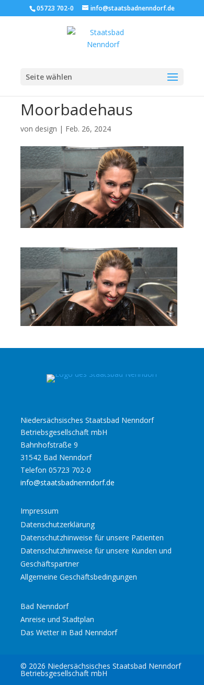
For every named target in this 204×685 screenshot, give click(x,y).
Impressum (39, 511)
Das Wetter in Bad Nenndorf (68, 632)
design (46, 129)
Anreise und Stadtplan (57, 619)
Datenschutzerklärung (57, 524)
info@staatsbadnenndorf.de (67, 482)
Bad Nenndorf (44, 606)
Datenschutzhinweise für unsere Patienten (92, 537)
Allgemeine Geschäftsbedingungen (78, 577)
